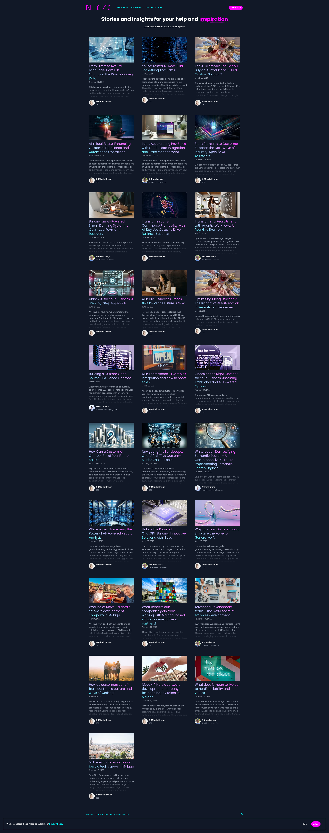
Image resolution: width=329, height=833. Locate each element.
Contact (126, 814)
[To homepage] (98, 7)
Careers (89, 814)
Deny (305, 824)
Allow (315, 824)
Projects (151, 7)
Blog (160, 7)
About (112, 814)
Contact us (236, 7)
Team (106, 814)
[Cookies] (242, 814)
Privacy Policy (56, 823)
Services (121, 7)
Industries (136, 7)
